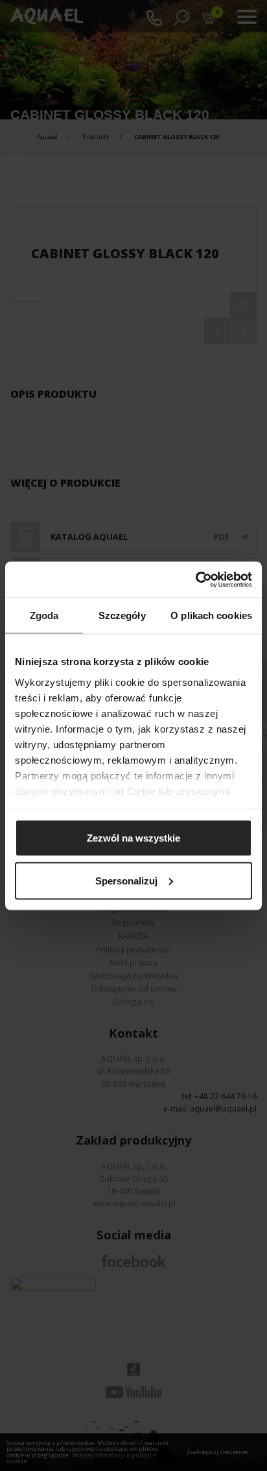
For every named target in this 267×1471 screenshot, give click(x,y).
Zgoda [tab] (44, 615)
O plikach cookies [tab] (211, 615)
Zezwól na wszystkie (133, 838)
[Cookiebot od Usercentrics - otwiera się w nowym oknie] (195, 579)
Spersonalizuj (126, 880)
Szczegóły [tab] (122, 615)
